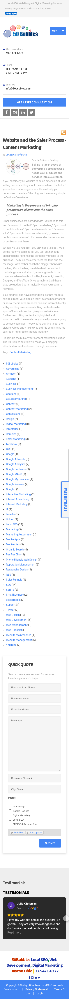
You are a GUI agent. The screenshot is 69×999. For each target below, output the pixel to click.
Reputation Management (20, 564)
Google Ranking (21, 811)
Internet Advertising (17, 499)
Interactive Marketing (18, 494)
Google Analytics (15, 464)
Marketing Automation (19, 534)
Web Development (16, 619)
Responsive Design (17, 569)
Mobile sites (13, 544)
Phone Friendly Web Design (21, 559)
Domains (11, 434)
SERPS (10, 589)
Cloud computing (16, 398)
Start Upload (35, 832)
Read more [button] (14, 932)
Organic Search (15, 549)
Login (39, 993)
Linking (10, 519)
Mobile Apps (13, 539)
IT (7, 509)
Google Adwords (15, 459)
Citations (11, 393)
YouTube (11, 644)
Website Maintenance (18, 635)
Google (10, 454)
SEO (8, 584)
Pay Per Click (13, 554)
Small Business (15, 594)
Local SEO (12, 524)
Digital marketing (16, 423)
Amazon (11, 373)
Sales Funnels (14, 579)
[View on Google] (11, 905)
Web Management (17, 624)
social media (13, 599)
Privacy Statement (36, 989)
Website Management (19, 639)
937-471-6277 (46, 971)
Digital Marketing (21, 815)
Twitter (10, 609)
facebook (11, 444)
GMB (9, 449)
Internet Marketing (17, 504)
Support (10, 604)
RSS (8, 574)
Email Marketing (15, 439)
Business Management (19, 388)
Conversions (13, 413)
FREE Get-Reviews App (25, 824)
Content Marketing (16, 154)
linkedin (10, 514)
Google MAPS (14, 474)
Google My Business (17, 479)
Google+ (11, 489)
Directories (12, 428)
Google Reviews (15, 484)
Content (10, 403)
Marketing (12, 529)
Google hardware (16, 469)
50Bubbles (12, 363)
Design (10, 419)
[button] (3, 918)
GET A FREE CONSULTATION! (34, 102)
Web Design (13, 614)
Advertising (12, 368)
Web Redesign (14, 629)
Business (11, 383)
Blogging (11, 378)
